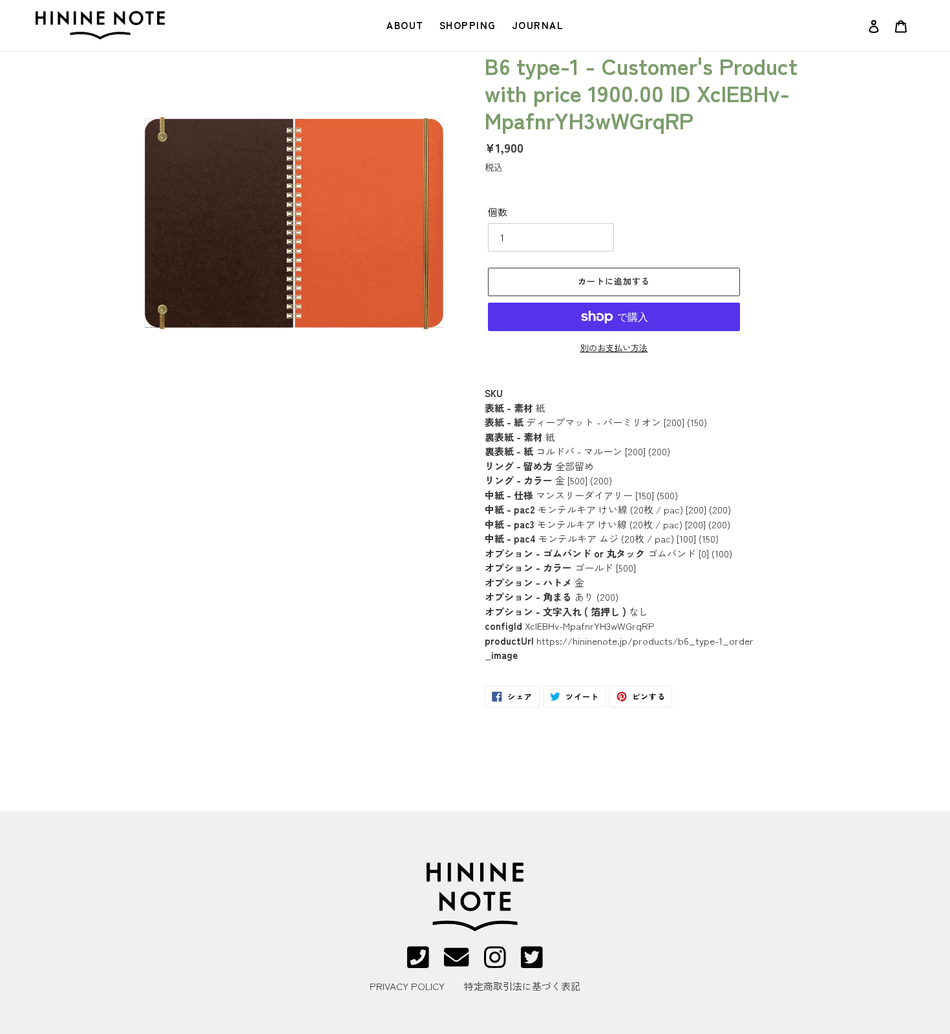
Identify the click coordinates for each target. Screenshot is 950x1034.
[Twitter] (532, 962)
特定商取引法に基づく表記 (522, 986)
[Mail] (456, 962)
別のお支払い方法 (614, 347)
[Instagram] (495, 962)
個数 (497, 212)
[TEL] (418, 962)
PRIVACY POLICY (407, 986)
